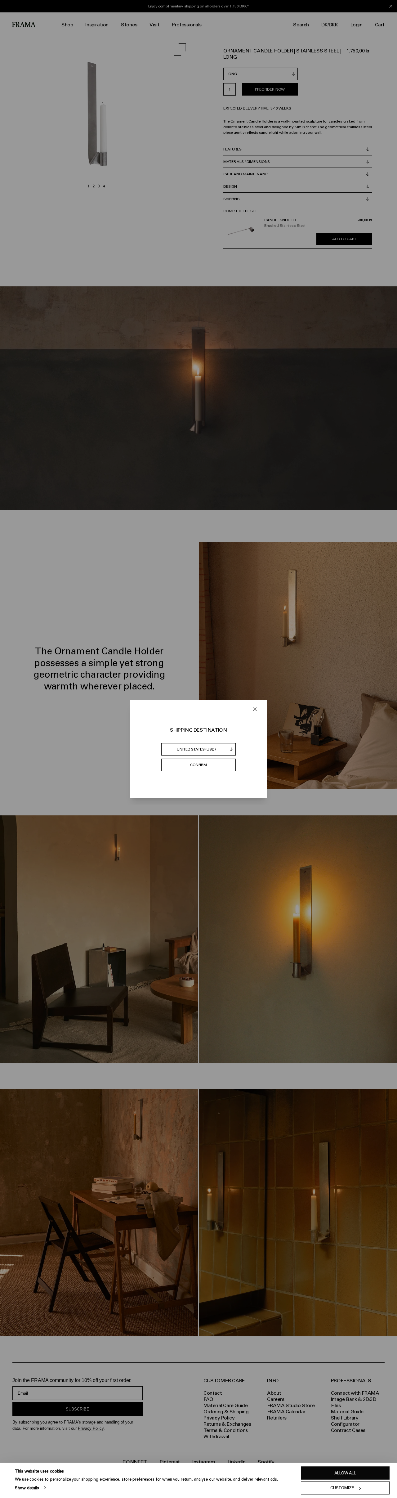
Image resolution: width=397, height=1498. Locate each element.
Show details (27, 1487)
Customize (342, 1488)
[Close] (255, 709)
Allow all (345, 1473)
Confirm (198, 765)
